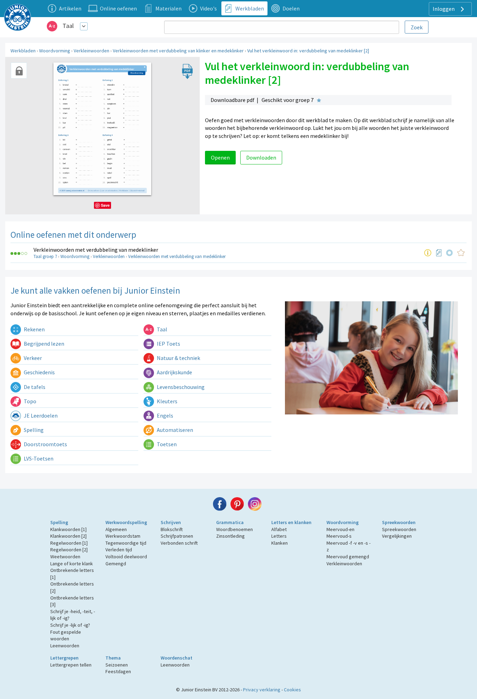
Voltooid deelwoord (126, 556)
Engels (164, 415)
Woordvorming (54, 50)
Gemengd (115, 563)
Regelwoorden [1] (69, 543)
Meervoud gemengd (347, 556)
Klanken (279, 543)
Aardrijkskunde (174, 372)
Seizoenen (116, 665)
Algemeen (116, 529)
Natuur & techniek (178, 357)
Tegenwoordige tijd (125, 543)
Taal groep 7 (45, 256)
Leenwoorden (64, 645)
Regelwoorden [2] (69, 549)
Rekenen (34, 329)
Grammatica (230, 522)
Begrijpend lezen (43, 343)
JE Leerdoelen (40, 415)
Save (105, 205)
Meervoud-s (339, 536)
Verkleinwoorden (91, 50)
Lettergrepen (64, 658)
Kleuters (166, 401)
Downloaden (261, 157)
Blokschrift (172, 529)
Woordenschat (176, 658)
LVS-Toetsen (38, 458)
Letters (279, 536)
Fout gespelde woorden (65, 635)
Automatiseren (174, 429)
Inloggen (444, 8)
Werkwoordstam (122, 536)
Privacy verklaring (261, 689)
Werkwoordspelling (126, 522)
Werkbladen (23, 50)
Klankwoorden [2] (68, 536)
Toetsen (166, 444)
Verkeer (32, 357)
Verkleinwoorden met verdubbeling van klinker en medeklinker (178, 50)
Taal (68, 26)
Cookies (292, 689)
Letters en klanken (291, 522)
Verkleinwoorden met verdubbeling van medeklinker (96, 249)
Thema (113, 658)
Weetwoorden (65, 556)
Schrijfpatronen (177, 536)
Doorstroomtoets (45, 444)
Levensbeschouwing (180, 386)
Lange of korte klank (71, 563)
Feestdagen (118, 671)
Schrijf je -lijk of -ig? (70, 625)
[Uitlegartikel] (428, 253)
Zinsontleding (230, 536)
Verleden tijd (118, 549)
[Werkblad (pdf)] (439, 253)
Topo (29, 401)
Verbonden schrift (179, 543)
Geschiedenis (39, 372)
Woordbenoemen (234, 529)
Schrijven (171, 522)
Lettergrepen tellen (70, 665)
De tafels (34, 386)
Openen (220, 157)
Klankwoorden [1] (68, 529)
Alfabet (279, 529)
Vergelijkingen (397, 536)
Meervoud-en (340, 529)
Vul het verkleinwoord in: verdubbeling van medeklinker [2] (308, 50)
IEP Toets (168, 343)
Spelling (33, 429)
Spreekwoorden (399, 522)
